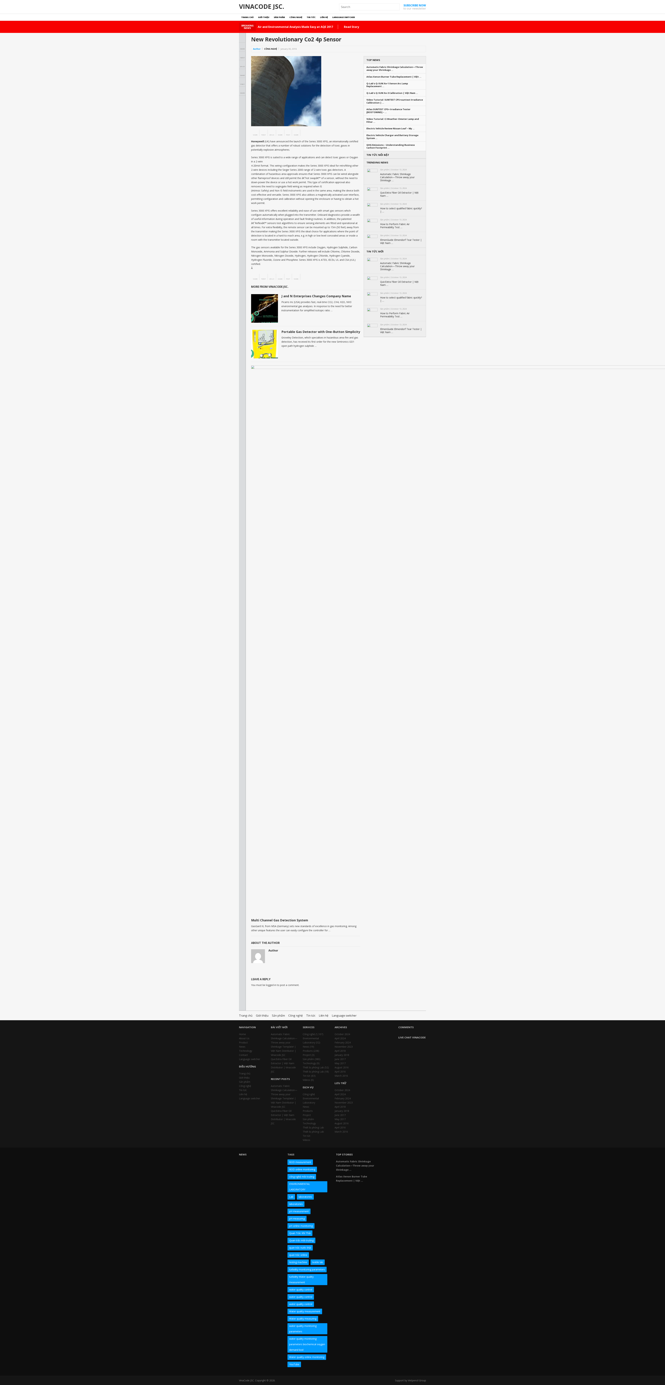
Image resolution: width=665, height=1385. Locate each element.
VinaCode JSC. (261, 6)
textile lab (317, 1262)
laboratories (305, 1196)
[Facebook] (387, 1156)
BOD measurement (300, 1162)
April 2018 (340, 1050)
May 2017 (340, 1063)
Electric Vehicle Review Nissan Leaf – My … (390, 128)
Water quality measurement (304, 1311)
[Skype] (419, 1156)
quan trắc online (298, 1255)
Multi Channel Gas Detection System (279, 920)
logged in (271, 985)
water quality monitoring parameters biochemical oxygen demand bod (307, 1344)
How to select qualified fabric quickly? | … (401, 210)
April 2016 (340, 1071)
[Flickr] (394, 1156)
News (242, 1046)
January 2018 (342, 1055)
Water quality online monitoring (306, 1357)
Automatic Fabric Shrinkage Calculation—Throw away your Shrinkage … (394, 69)
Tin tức (311, 17)
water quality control (300, 1289)
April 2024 (340, 1038)
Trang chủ (247, 17)
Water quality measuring (302, 1318)
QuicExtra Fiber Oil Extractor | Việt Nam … (399, 194)
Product (243, 1042)
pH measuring (297, 1218)
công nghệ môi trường (301, 1176)
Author (257, 48)
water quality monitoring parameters (303, 1328)
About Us (244, 1038)
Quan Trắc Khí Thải (300, 1233)
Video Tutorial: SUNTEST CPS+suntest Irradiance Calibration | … (394, 101)
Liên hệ (324, 17)
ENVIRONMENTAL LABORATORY (299, 1186)
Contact (243, 1055)
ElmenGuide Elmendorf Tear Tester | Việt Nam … (401, 241)
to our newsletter (414, 6)
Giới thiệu (263, 17)
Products (308, 1050)
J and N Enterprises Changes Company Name (316, 296)
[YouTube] (412, 1156)
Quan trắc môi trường (301, 1240)
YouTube (294, 1364)
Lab (291, 1196)
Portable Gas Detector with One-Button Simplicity (320, 332)
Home (242, 1034)
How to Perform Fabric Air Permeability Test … (395, 226)
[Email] (387, 1162)
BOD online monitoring (302, 1169)
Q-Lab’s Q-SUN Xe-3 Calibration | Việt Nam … (392, 93)
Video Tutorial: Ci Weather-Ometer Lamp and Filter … (392, 120)
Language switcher (343, 17)
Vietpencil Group (417, 1380)
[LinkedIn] (406, 1156)
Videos (306, 1080)
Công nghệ (295, 17)
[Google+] (400, 1156)
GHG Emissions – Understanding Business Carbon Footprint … (390, 146)
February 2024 (343, 1042)
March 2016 (341, 1075)
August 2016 (342, 1067)
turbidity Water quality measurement (301, 1279)
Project (307, 1055)
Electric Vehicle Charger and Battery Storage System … (392, 137)
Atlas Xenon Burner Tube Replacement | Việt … (393, 76)
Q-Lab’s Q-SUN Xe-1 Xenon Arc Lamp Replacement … (387, 85)
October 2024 (342, 1034)
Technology (245, 1050)
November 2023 (344, 1046)
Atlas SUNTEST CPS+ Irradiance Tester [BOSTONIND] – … (388, 111)
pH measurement (299, 1211)
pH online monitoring (301, 1225)
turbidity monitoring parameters (307, 1269)
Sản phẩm (279, 17)
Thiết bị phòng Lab (313, 1067)
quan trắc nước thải (300, 1247)
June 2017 (340, 1059)
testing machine (298, 1262)
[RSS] (394, 1162)
